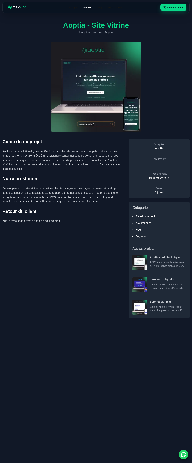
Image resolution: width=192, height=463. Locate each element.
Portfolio (87, 7)
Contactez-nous (175, 7)
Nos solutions (115, 7)
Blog (100, 7)
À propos (73, 7)
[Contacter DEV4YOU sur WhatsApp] (183, 454)
